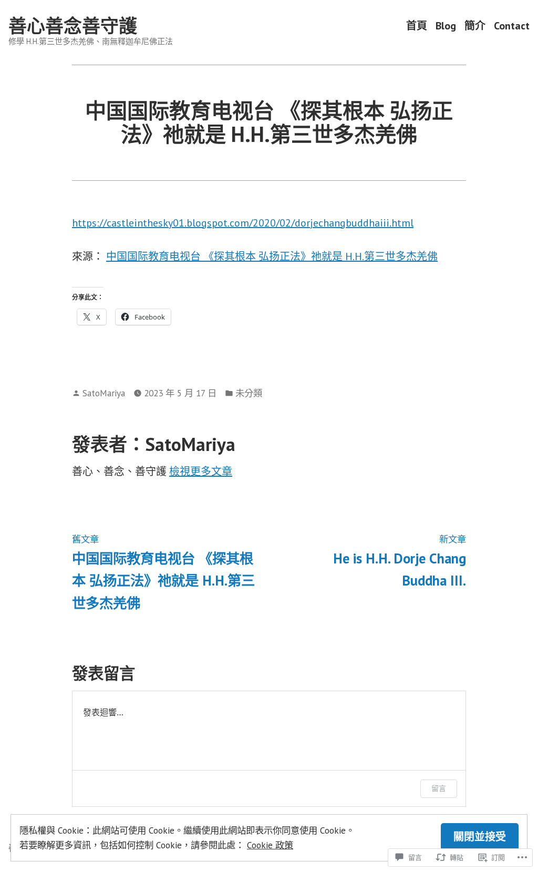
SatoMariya (103, 393)
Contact (512, 26)
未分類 (248, 393)
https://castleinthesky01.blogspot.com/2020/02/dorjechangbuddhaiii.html (242, 223)
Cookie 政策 (270, 845)
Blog (446, 26)
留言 (438, 788)
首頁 (416, 26)
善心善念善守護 (72, 26)
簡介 (474, 26)
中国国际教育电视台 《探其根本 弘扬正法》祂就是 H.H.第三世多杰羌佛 (272, 256)
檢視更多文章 (200, 471)
